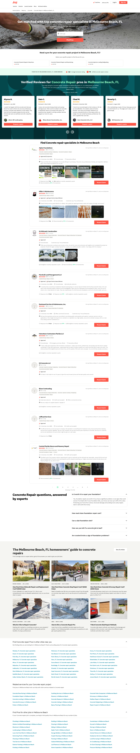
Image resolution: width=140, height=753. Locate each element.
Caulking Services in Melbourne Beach (62, 693)
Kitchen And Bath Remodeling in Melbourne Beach (27, 724)
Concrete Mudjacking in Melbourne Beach (102, 702)
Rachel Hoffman (18, 621)
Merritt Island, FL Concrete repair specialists (64, 677)
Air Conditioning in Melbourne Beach (100, 742)
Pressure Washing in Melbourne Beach (101, 747)
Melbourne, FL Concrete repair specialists (25, 659)
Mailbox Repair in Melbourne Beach (100, 699)
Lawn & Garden (28, 6)
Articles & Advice (42, 6)
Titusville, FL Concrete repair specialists (102, 671)
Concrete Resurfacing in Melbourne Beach (25, 693)
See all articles (120, 550)
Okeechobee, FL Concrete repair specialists (102, 659)
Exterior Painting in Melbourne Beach (23, 744)
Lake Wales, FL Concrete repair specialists (102, 662)
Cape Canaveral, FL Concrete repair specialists (65, 671)
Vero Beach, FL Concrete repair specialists (63, 654)
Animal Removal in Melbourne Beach (101, 733)
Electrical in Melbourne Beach (21, 727)
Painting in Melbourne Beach (21, 747)
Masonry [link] (24, 10)
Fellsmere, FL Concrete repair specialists (63, 651)
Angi (53, 621)
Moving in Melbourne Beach (98, 727)
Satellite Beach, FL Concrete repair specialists (26, 674)
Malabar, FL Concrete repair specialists (24, 651)
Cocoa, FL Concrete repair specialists (101, 651)
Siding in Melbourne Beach (59, 727)
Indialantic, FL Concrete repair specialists (25, 668)
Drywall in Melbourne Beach (98, 724)
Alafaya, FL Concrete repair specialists (101, 674)
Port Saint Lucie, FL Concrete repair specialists (103, 665)
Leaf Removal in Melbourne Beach (61, 744)
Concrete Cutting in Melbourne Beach (62, 702)
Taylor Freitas (94, 584)
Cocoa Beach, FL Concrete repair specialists (64, 662)
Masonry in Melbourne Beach (59, 696)
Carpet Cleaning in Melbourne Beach (61, 736)
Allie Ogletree (56, 584)
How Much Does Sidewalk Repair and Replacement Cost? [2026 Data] (31, 588)
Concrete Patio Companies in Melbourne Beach (103, 693)
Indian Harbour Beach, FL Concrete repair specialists (28, 677)
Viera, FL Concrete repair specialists (61, 659)
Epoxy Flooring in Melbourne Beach (61, 705)
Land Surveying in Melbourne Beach (100, 739)
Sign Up (123, 2)
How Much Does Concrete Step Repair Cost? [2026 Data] (69, 588)
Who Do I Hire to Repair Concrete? (24, 625)
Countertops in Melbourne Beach (99, 721)
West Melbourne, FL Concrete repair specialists (26, 671)
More (35, 6)
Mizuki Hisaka (17, 584)
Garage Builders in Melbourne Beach (61, 733)
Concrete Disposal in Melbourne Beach (62, 699)
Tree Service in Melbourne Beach (22, 742)
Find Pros (70, 40)
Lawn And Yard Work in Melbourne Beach (25, 733)
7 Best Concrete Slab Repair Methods (103, 625)
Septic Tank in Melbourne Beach (60, 730)
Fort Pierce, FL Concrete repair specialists (102, 654)
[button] (45, 172)
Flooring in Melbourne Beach (59, 724)
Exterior (21, 6)
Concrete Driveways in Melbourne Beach (24, 702)
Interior (15, 6)
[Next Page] (87, 487)
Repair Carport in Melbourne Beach (100, 705)
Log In (114, 2)
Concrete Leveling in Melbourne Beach (24, 699)
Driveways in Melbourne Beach (99, 696)
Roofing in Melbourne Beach (59, 721)
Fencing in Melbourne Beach (59, 739)
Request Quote (101, 182)
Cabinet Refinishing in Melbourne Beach (62, 742)
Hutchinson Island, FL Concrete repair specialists (104, 657)
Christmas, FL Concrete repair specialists (102, 668)
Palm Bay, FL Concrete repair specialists (24, 657)
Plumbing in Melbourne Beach (21, 721)
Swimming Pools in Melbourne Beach (23, 736)
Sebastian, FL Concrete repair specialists (24, 665)
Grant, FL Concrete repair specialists (23, 654)
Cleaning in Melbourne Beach (21, 739)
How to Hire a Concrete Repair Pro (63, 625)
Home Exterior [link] (16, 10)
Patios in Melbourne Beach (20, 705)
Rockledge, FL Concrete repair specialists (63, 665)
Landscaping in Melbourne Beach (22, 730)
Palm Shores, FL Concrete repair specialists (64, 657)
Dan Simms (93, 621)
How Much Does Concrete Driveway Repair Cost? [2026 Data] (107, 588)
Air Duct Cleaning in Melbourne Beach (101, 744)
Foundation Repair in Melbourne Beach (24, 696)
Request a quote (18, 124)
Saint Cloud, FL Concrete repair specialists (63, 674)
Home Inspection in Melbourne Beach (62, 747)
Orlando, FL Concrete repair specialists (62, 668)
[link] (5, 120)
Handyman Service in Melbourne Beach (101, 736)
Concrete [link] (30, 10)
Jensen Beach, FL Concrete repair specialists (103, 677)
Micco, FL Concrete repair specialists (23, 662)
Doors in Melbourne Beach (97, 730)
